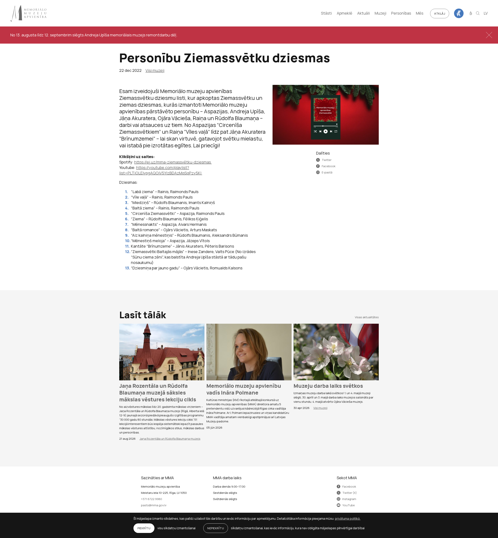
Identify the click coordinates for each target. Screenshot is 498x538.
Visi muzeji (155, 70)
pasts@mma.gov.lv (154, 505)
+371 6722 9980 (151, 499)
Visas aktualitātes (367, 317)
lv (486, 13)
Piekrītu (144, 528)
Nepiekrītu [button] (215, 528)
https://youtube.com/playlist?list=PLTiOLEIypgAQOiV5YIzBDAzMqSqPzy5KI (160, 170)
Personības (401, 13)
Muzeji (380, 13)
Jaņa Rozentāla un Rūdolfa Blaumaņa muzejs (169, 439)
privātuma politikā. (347, 518)
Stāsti (326, 13)
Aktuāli (363, 13)
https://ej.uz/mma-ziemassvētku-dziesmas (173, 162)
